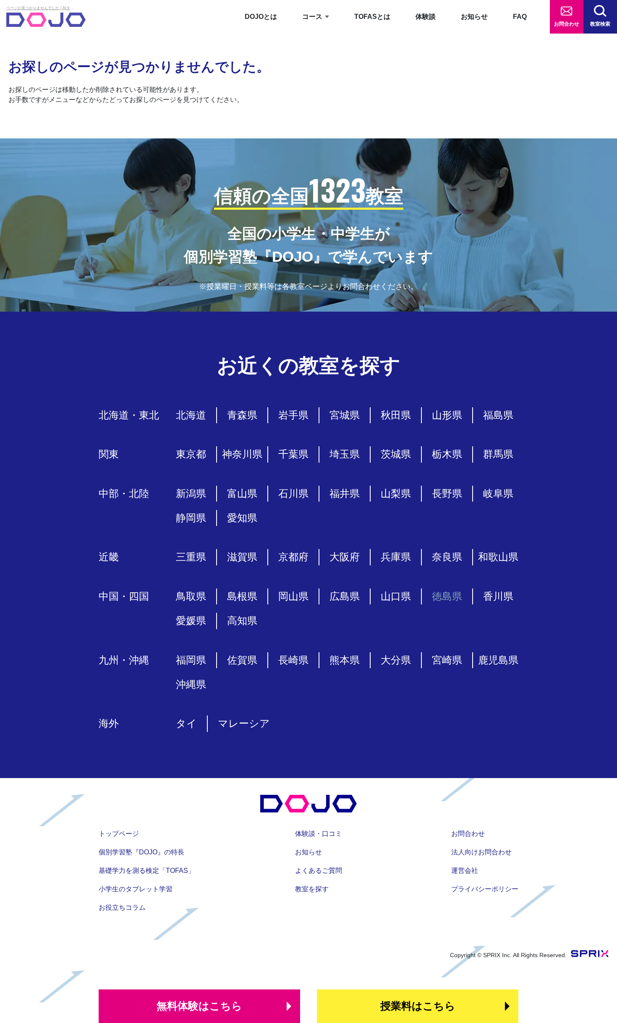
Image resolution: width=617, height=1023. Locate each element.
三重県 (191, 556)
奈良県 (447, 556)
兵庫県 (396, 556)
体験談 (426, 16)
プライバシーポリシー (484, 889)
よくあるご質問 (318, 870)
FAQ (520, 16)
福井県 (344, 493)
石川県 (293, 493)
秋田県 (396, 415)
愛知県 (242, 517)
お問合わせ (566, 24)
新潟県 (191, 493)
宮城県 (344, 415)
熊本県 (344, 660)
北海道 (191, 415)
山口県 (396, 596)
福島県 (498, 415)
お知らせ (474, 16)
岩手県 (293, 415)
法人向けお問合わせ (481, 852)
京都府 (293, 556)
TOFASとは (372, 16)
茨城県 (396, 454)
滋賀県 (242, 556)
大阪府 (344, 556)
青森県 (242, 415)
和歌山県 (498, 556)
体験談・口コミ (318, 833)
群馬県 (498, 454)
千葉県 (293, 454)
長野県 (447, 493)
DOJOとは (261, 16)
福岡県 (191, 660)
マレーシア (244, 723)
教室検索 (600, 24)
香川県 (498, 596)
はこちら (199, 1006)
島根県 (242, 596)
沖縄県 (191, 684)
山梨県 (396, 493)
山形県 (447, 415)
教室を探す (312, 889)
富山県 (242, 493)
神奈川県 (242, 454)
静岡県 (191, 517)
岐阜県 (498, 493)
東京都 (191, 454)
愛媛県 (191, 620)
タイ (186, 723)
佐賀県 (242, 660)
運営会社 (464, 870)
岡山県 (293, 596)
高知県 (242, 620)
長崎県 (293, 660)
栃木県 (447, 454)
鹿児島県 (498, 660)
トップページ (119, 833)
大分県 (396, 660)
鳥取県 (191, 596)
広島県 (344, 596)
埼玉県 (344, 454)
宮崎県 (447, 660)
